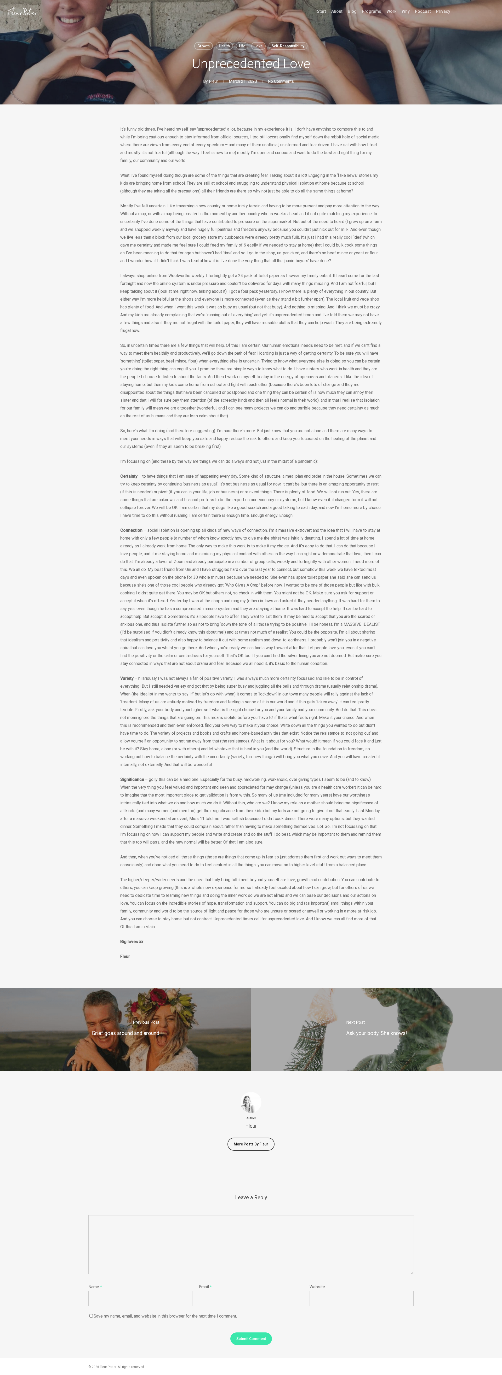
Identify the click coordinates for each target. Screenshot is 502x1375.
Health (224, 46)
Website (317, 1286)
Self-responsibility (288, 46)
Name (95, 1286)
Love (258, 46)
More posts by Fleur (251, 1144)
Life (242, 46)
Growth (203, 46)
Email (205, 1286)
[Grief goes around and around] (125, 1029)
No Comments (281, 81)
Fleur (213, 81)
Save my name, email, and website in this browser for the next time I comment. (165, 1316)
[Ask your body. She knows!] (376, 1029)
